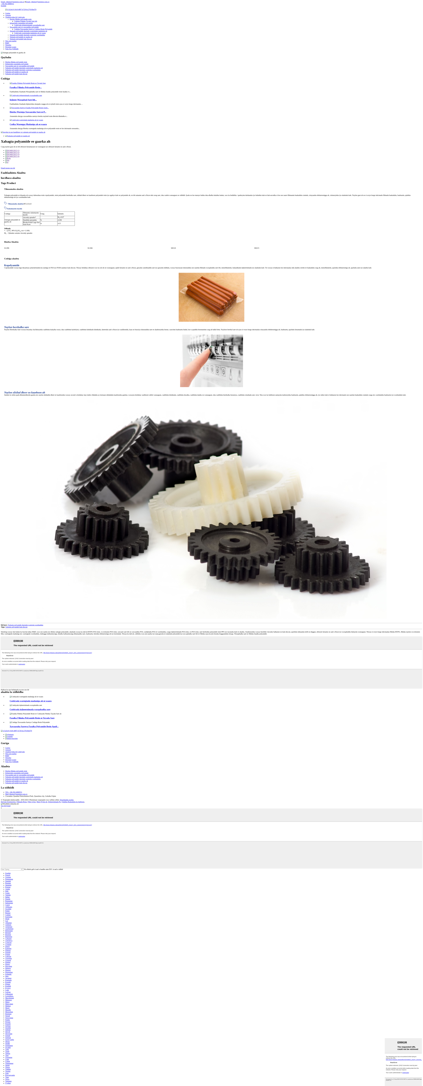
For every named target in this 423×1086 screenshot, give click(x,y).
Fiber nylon (32, 802)
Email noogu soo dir (8, 168)
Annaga (8, 15)
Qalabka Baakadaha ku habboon (73, 802)
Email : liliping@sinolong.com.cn (12, 2)
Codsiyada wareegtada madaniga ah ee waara (30, 33)
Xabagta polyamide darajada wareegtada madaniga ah (28, 31)
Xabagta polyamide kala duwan (21, 39)
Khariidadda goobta (67, 800)
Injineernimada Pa (54, 802)
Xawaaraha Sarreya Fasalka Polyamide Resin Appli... (34, 726)
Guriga (7, 13)
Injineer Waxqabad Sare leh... (23, 100)
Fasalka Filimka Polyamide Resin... (26, 87)
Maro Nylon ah (42, 802)
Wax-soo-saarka (10, 41)
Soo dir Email (5, 806)
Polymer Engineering (8, 802)
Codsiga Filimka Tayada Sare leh (25, 21)
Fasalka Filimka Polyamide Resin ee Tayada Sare (32, 718)
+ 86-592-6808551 (7, 4)
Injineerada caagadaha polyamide (21, 23)
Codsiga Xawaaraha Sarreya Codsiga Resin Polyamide (33, 29)
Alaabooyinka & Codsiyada (15, 17)
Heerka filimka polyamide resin (21, 19)
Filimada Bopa (22, 802)
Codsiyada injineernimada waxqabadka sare (29, 25)
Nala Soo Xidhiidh (11, 49)
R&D (7, 43)
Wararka (8, 45)
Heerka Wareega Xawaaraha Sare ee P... (28, 112)
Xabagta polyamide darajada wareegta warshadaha (27, 35)
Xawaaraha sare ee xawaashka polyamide (24, 27)
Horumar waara (10, 47)
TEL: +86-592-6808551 (13, 792)
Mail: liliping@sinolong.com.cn (16, 794)
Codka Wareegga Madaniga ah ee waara (28, 124)
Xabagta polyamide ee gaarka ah (21, 37)
